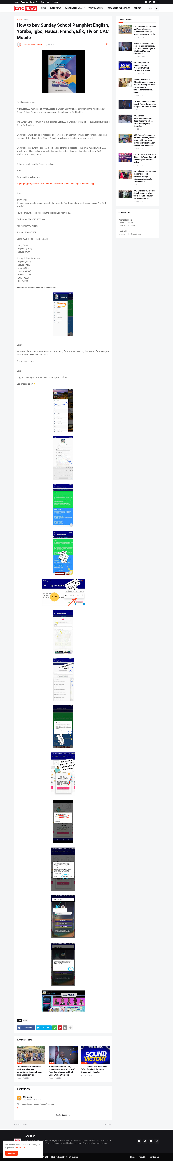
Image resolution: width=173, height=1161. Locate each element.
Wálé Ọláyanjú (72, 1157)
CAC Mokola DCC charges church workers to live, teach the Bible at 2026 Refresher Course (144, 195)
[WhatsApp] (54, 1027)
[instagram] (158, 2)
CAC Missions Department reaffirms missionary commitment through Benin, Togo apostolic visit (29, 1070)
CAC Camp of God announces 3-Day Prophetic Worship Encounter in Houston (94, 1069)
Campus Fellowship (75, 8)
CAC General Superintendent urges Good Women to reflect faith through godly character (143, 121)
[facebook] (146, 2)
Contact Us (34, 2)
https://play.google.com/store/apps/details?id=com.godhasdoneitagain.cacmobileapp (55, 183)
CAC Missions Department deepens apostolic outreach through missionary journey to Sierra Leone (145, 176)
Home (16, 2)
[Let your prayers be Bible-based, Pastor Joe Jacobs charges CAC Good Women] (125, 104)
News (43, 8)
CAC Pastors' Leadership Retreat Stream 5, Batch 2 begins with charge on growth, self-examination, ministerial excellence (145, 140)
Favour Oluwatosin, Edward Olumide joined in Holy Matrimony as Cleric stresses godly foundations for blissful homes (144, 86)
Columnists (45, 2)
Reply (19, 1108)
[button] (150, 8)
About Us (24, 2)
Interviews (55, 8)
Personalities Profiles (118, 8)
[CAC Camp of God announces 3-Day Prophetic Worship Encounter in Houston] (125, 65)
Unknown (27, 1097)
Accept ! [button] (11, 1153)
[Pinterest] (60, 1027)
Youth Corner (96, 8)
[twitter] (150, 2)
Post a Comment (63, 1115)
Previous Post (21, 1124)
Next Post (107, 1124)
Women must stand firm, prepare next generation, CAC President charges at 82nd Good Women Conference (62, 1070)
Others (137, 8)
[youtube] (154, 2)
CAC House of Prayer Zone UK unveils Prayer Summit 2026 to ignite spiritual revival (145, 158)
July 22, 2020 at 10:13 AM (32, 1100)
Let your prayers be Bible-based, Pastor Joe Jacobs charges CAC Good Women (145, 104)
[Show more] (70, 1027)
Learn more (20, 1147)
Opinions (54, 2)
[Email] (65, 1027)
